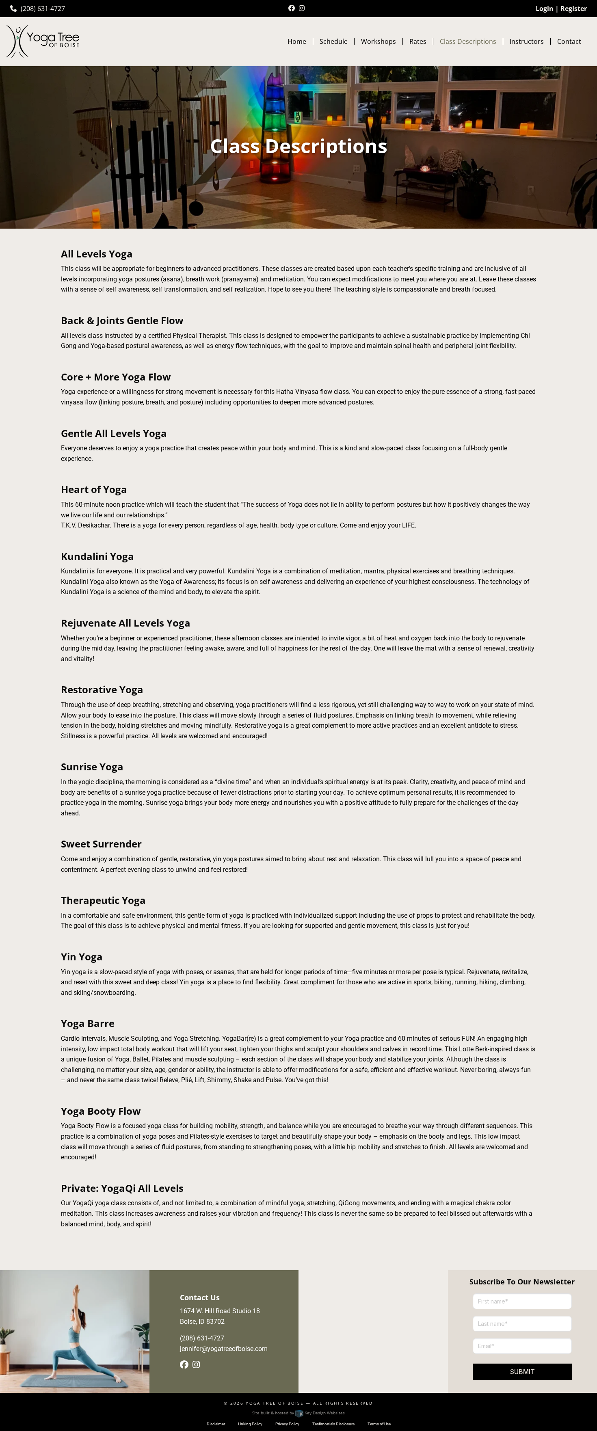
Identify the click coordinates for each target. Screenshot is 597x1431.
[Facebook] (291, 8)
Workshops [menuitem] (378, 41)
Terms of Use (379, 1424)
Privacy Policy (287, 1424)
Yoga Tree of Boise (275, 1403)
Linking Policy (250, 1424)
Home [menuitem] (297, 41)
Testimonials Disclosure (333, 1424)
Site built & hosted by (298, 1413)
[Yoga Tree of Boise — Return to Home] (42, 40)
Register (573, 8)
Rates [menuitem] (417, 41)
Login (545, 8)
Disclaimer (216, 1424)
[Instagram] (302, 8)
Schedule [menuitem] (334, 41)
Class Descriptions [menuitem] (468, 41)
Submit (522, 1372)
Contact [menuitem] (569, 41)
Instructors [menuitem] (527, 41)
